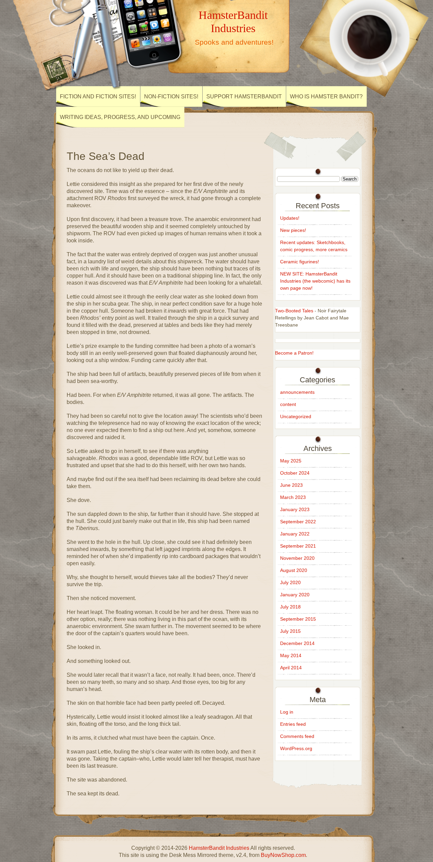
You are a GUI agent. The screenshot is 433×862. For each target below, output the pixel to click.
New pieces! (293, 230)
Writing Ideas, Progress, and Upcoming (120, 117)
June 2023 (291, 485)
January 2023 (295, 509)
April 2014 (291, 667)
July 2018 (290, 606)
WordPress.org (296, 748)
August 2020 (293, 570)
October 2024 (295, 473)
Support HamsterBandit (244, 96)
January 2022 (295, 533)
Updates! (289, 218)
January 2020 (295, 594)
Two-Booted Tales (294, 310)
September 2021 (298, 546)
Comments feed (297, 736)
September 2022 (298, 521)
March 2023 (293, 497)
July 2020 (290, 582)
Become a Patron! (294, 353)
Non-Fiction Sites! (171, 96)
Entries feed (293, 724)
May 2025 (290, 460)
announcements (297, 392)
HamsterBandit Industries (233, 21)
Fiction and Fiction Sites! (98, 96)
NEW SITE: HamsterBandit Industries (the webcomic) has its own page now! (315, 281)
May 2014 (290, 655)
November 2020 (297, 558)
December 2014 (297, 643)
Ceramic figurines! (299, 261)
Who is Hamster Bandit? (326, 96)
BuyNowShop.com (283, 855)
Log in (286, 712)
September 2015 (298, 619)
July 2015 (290, 631)
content (288, 404)
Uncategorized (295, 416)
